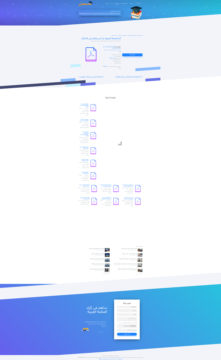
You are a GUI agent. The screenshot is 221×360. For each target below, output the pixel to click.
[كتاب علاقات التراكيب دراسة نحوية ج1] (93, 163)
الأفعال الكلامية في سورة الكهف (84, 147)
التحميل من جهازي (122, 323)
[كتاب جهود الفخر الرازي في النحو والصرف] (94, 201)
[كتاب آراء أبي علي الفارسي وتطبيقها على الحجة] (138, 201)
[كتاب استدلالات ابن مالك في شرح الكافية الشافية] (138, 188)
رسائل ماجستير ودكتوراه (122, 35)
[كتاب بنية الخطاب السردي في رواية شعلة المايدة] (116, 201)
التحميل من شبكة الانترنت (131, 323)
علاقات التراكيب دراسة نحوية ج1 (85, 160)
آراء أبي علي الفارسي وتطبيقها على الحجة (128, 198)
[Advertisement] (132, 45)
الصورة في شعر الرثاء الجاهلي (85, 172)
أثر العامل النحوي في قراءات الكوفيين (91, 77)
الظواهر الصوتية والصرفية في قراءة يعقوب (84, 105)
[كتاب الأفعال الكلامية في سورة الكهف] (93, 150)
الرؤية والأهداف (119, 359)
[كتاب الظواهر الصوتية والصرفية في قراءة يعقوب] (93, 107)
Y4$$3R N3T (112, 58)
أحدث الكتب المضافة (124, 3)
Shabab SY (95, 324)
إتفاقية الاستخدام (105, 359)
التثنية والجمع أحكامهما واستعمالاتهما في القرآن (84, 133)
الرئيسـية (107, 3)
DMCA (100, 359)
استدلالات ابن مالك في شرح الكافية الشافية (127, 185)
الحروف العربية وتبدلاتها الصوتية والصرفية (105, 185)
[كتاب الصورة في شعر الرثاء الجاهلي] (93, 175)
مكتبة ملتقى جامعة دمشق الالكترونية (135, 35)
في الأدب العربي (114, 35)
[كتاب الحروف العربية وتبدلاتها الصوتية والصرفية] (116, 188)
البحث (111, 3)
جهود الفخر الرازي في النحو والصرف (84, 198)
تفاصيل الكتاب (116, 3)
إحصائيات (131, 3)
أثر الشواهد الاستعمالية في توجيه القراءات (128, 77)
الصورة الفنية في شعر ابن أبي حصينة (84, 185)
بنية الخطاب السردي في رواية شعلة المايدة (106, 198)
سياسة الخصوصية (112, 359)
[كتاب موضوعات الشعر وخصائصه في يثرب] (93, 123)
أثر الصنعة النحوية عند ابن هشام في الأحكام (101, 38)
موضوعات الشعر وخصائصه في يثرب (84, 120)
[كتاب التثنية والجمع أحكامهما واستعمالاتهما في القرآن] (93, 135)
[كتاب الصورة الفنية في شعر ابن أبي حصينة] (94, 188)
